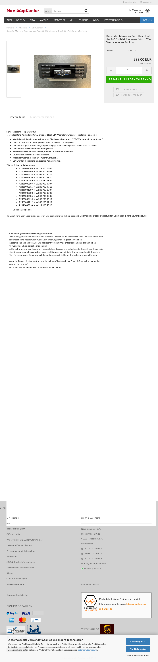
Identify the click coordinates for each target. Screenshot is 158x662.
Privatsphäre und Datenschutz (20, 551)
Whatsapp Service (92, 568)
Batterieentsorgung (15, 528)
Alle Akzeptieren (138, 641)
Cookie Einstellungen (16, 578)
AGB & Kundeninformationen (20, 562)
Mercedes (59, 20)
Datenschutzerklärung (87, 650)
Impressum (11, 556)
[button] (111, 70)
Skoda (96, 20)
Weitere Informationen (138, 655)
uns (8, 523)
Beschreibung (17, 117)
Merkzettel (147, 2)
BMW (32, 20)
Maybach (44, 20)
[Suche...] (86, 11)
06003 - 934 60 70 (93, 553)
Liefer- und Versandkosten (19, 545)
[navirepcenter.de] (22, 11)
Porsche (83, 20)
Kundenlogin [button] (130, 2)
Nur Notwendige (138, 649)
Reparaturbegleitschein (17, 595)
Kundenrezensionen (42, 117)
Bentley (20, 20)
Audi (9, 20)
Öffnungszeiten (13, 534)
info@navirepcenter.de (95, 563)
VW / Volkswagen (113, 20)
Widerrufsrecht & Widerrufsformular (24, 539)
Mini (71, 20)
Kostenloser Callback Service (20, 567)
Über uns (147, 20)
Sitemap (10, 573)
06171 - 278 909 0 (93, 548)
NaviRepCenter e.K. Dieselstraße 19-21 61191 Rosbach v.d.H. (92, 534)
